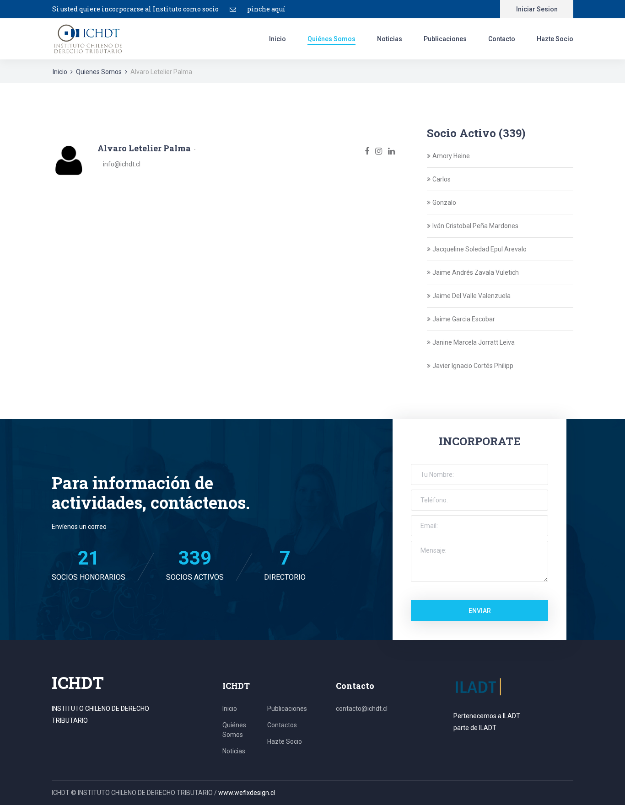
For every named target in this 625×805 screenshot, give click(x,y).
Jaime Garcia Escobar (463, 319)
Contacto (501, 39)
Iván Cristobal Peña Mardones (475, 225)
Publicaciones (445, 39)
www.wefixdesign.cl (246, 792)
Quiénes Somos (331, 39)
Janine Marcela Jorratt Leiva (473, 342)
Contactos (282, 725)
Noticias (389, 39)
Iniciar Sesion (537, 9)
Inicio (277, 39)
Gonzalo (444, 202)
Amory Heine (451, 156)
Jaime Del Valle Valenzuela (471, 295)
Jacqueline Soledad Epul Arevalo (479, 249)
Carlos (441, 179)
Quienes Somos (99, 71)
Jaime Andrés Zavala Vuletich (475, 272)
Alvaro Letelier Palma (144, 148)
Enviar (480, 610)
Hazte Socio (555, 39)
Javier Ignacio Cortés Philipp (472, 365)
